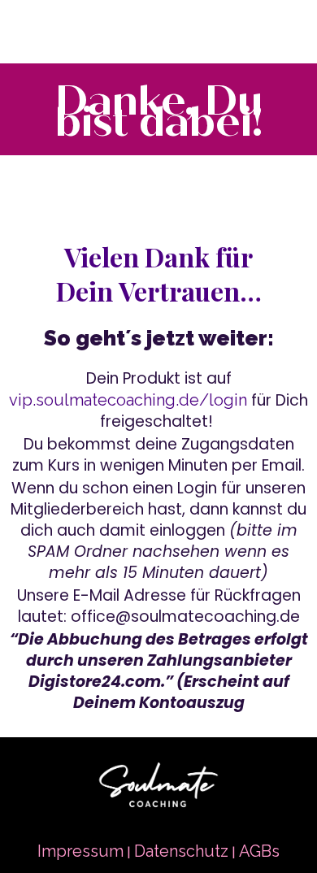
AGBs (259, 851)
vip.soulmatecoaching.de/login (128, 400)
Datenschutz (181, 851)
